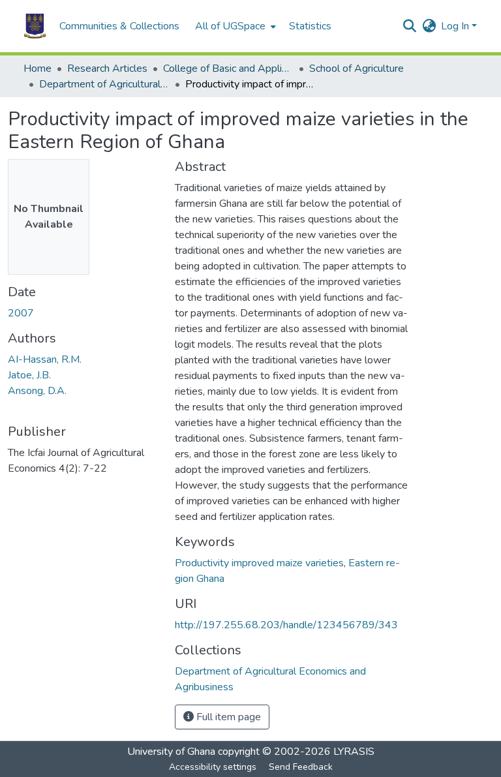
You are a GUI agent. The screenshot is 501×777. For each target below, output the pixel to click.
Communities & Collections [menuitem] (119, 26)
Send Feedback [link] (301, 767)
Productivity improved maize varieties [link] (259, 563)
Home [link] (37, 68)
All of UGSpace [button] (230, 26)
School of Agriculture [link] (356, 68)
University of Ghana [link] (171, 751)
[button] (34, 26)
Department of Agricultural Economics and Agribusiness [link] (104, 84)
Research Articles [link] (107, 68)
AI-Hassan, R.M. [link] (45, 359)
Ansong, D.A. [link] (37, 391)
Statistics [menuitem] (310, 26)
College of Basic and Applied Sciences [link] (228, 68)
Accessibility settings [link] (212, 767)
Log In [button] (456, 26)
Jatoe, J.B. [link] (29, 375)
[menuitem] (234, 26)
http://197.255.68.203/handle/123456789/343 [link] (286, 625)
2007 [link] (21, 313)
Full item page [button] (227, 717)
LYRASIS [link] (353, 751)
